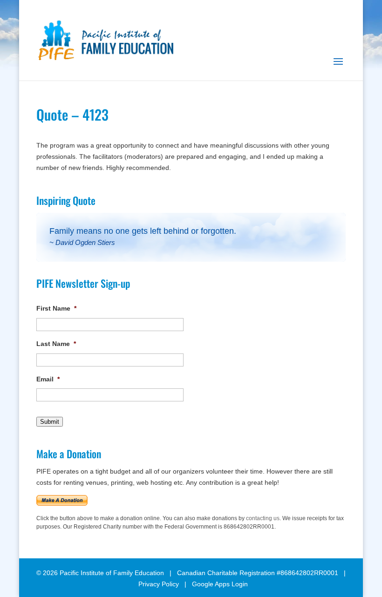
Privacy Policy (158, 584)
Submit (49, 421)
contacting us (263, 518)
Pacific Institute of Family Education (112, 573)
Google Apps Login (220, 584)
